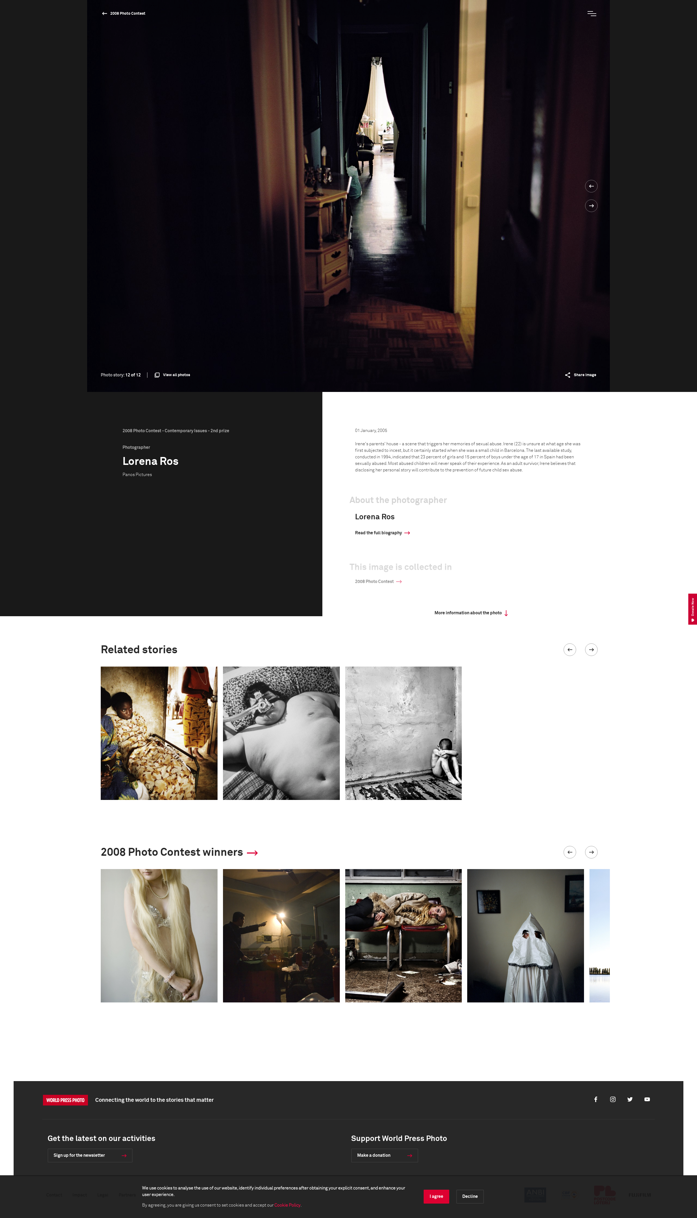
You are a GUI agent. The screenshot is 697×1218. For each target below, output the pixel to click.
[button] (570, 649)
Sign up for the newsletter (79, 1155)
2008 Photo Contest (127, 14)
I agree (436, 1196)
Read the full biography (378, 533)
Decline (470, 1196)
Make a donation (373, 1155)
